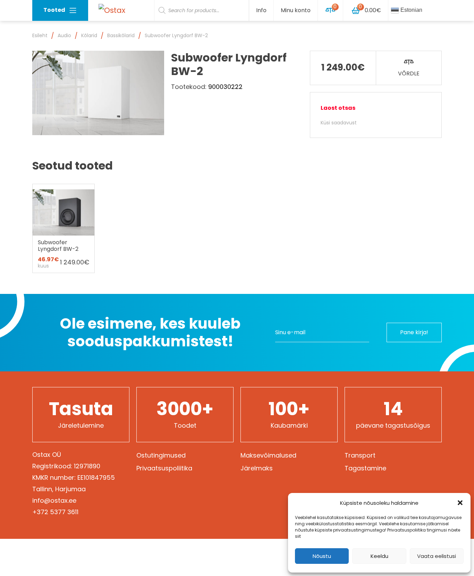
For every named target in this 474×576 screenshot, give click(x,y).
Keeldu (379, 556)
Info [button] (261, 10)
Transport (360, 455)
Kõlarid (89, 35)
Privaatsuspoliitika (164, 468)
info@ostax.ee (54, 500)
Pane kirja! (414, 332)
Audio (64, 35)
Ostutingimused (161, 455)
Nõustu (322, 556)
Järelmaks (256, 468)
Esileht (40, 35)
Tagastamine (365, 468)
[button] (460, 502)
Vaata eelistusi (436, 556)
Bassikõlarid (121, 35)
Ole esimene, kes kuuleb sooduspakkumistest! (150, 333)
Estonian (410, 10)
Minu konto (296, 10)
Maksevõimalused (268, 455)
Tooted (54, 10)
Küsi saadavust (339, 122)
